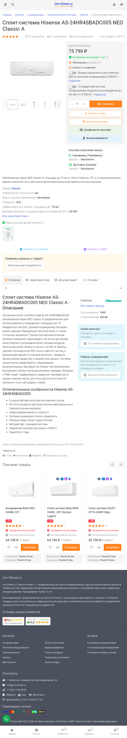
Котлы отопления (54, 642)
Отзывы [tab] (93, 280)
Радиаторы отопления (57, 657)
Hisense (15, 188)
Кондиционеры (10, 642)
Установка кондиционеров (101, 642)
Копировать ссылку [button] (56, 455)
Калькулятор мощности (102, 374)
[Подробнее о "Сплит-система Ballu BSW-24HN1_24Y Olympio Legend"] (63, 490)
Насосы (6, 657)
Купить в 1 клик (97, 113)
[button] (36, 732)
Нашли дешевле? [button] (82, 36)
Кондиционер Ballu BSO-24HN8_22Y (20, 510)
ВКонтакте (22, 455)
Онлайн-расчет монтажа (97, 130)
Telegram (37, 455)
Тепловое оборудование (15, 647)
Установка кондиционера (103, 343)
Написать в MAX (97, 249)
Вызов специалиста (97, 138)
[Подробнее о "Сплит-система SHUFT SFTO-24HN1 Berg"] (104, 490)
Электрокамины (11, 652)
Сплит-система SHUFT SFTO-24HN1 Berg (102, 510)
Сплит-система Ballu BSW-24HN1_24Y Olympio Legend (63, 512)
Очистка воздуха (54, 652)
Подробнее (74, 80)
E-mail (8, 455)
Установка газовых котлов (101, 652)
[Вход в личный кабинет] (122, 4)
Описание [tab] (14, 280)
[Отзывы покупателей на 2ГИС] (38, 621)
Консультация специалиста (25, 265)
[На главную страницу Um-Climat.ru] (63, 4)
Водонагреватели (54, 647)
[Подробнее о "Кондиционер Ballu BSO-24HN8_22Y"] (22, 490)
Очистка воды (52, 662)
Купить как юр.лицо (97, 121)
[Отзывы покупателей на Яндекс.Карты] (13, 621)
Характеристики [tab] (39, 280)
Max (24, 695)
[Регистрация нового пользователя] (114, 4)
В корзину (108, 103)
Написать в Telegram (36, 249)
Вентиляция (9, 662)
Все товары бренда (92, 305)
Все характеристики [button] (14, 216)
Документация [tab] (68, 280)
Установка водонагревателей (103, 647)
